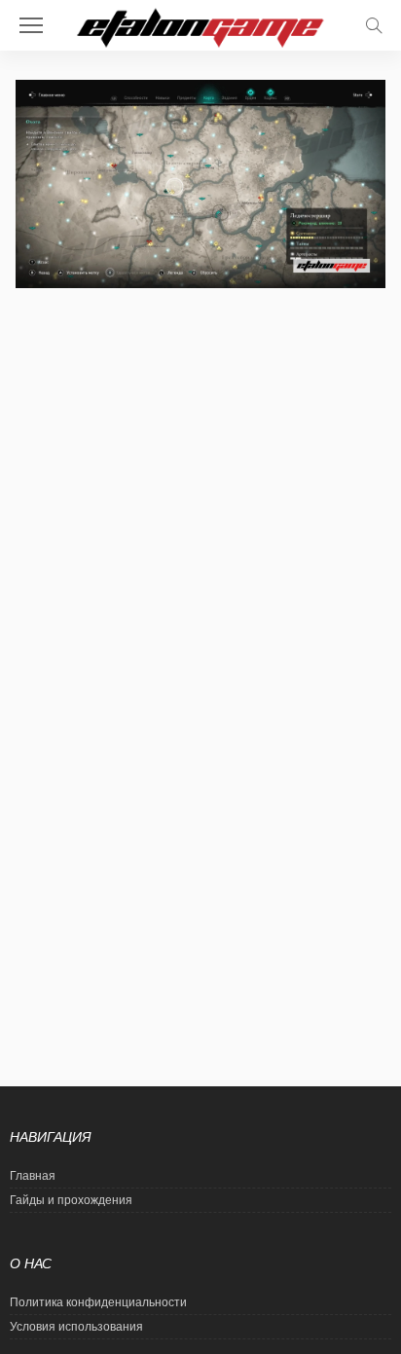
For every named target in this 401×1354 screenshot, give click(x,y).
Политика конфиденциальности (98, 1302)
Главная (32, 1176)
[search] (373, 25)
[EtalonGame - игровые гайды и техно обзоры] (201, 26)
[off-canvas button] (31, 25)
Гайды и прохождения (71, 1200)
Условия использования (76, 1327)
